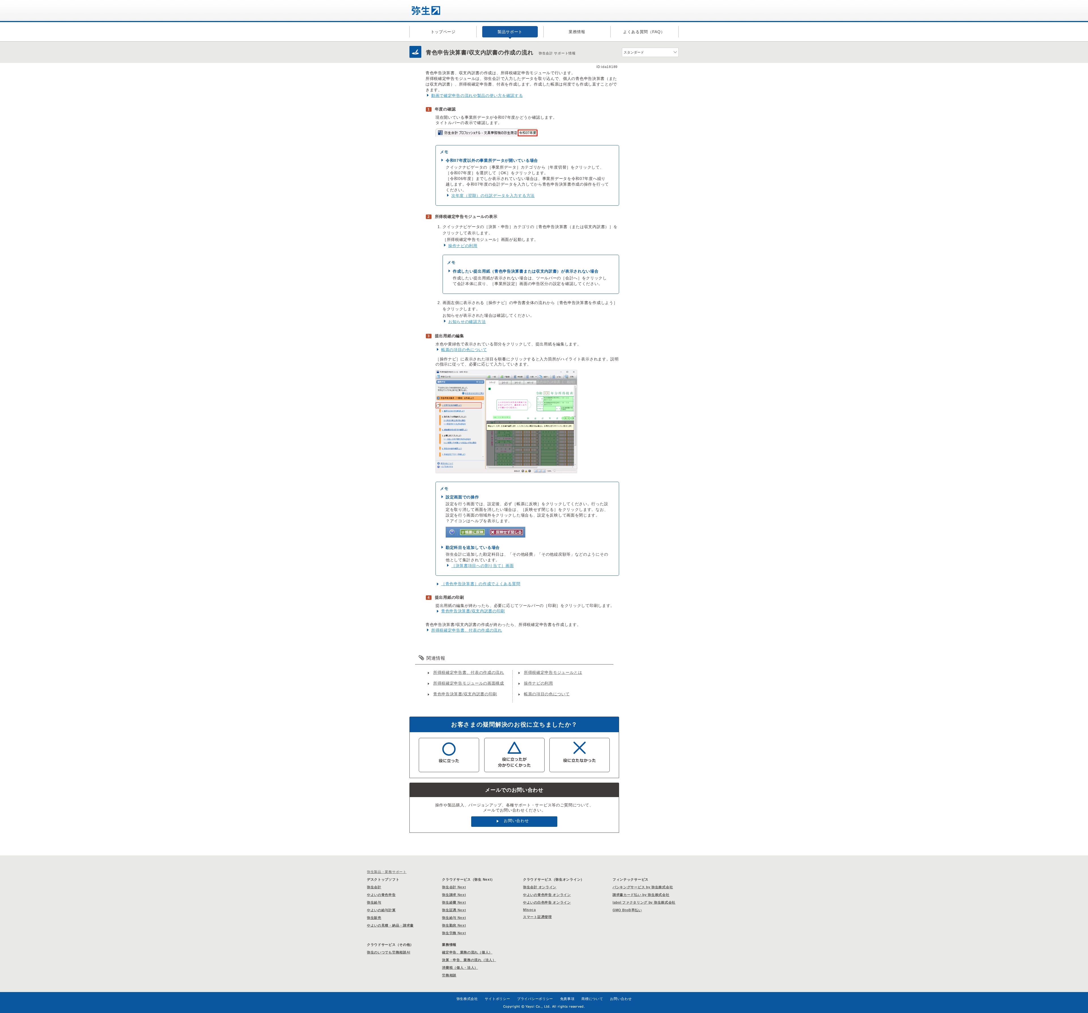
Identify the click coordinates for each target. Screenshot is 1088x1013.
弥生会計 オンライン (539, 887)
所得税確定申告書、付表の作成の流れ (466, 630)
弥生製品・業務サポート (387, 872)
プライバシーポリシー (535, 999)
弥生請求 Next (454, 895)
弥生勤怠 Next (454, 925)
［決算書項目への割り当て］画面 (482, 565)
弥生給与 (374, 902)
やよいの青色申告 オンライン (547, 895)
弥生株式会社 (467, 999)
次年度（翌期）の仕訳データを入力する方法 (493, 195)
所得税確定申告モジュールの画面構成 (468, 683)
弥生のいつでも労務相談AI (388, 952)
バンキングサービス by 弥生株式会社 (643, 887)
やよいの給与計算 (381, 910)
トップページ (443, 31)
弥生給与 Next (454, 918)
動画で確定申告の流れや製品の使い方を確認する (477, 95)
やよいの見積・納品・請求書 (390, 925)
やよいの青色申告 (381, 895)
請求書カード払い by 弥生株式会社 (641, 895)
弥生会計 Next (454, 887)
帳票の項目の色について (464, 349)
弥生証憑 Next (454, 910)
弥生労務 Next (454, 933)
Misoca (529, 910)
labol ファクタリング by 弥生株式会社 (644, 902)
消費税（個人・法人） (460, 968)
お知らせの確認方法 (467, 321)
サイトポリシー (497, 999)
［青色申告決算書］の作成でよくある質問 (480, 583)
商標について (592, 999)
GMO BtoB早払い (627, 910)
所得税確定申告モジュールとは (553, 672)
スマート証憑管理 (537, 917)
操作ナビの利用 (462, 245)
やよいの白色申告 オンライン (547, 902)
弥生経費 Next (454, 902)
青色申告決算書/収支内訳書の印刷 (473, 611)
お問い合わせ (516, 820)
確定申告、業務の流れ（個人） (467, 952)
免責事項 (567, 999)
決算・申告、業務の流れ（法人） (469, 960)
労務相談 (449, 975)
